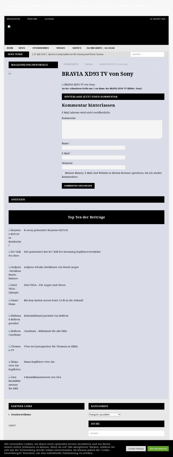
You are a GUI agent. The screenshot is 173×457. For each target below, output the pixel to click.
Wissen (60, 48)
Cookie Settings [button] (136, 448)
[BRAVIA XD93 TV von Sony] (78, 84)
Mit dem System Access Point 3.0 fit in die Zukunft (53, 300)
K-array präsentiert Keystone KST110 (46, 230)
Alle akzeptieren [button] (158, 448)
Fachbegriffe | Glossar (101, 48)
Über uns (32, 19)
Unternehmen (41, 48)
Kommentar (69, 118)
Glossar (49, 19)
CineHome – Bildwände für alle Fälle (45, 331)
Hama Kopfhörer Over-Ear (39, 361)
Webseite (67, 163)
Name (65, 143)
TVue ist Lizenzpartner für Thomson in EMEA (51, 346)
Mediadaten (13, 19)
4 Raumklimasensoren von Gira (42, 377)
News (22, 48)
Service (76, 48)
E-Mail (65, 153)
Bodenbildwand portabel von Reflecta (46, 315)
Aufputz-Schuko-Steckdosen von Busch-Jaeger (51, 267)
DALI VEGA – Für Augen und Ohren (45, 285)
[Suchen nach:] (147, 54)
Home (10, 48)
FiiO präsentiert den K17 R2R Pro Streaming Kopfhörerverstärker (62, 251)
